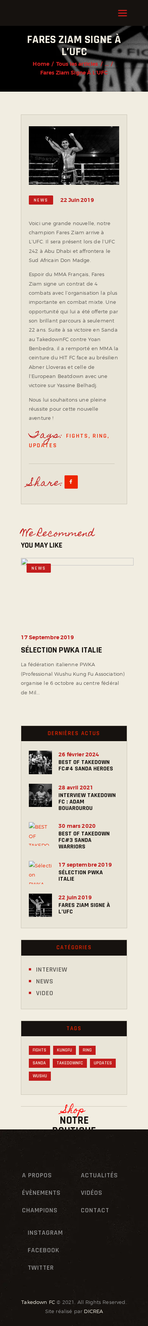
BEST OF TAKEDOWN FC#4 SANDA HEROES (85, 765)
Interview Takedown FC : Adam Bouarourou (87, 801)
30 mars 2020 (77, 826)
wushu (40, 1076)
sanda (39, 1063)
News (41, 200)
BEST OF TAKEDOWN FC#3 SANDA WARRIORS (84, 840)
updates (43, 445)
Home (41, 63)
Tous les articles (77, 63)
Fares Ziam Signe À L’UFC (84, 908)
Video (45, 993)
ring (100, 436)
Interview (52, 969)
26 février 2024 (78, 754)
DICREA (93, 1311)
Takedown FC (38, 1302)
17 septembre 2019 (47, 637)
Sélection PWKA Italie (61, 650)
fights (77, 436)
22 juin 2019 (75, 897)
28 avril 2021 (75, 787)
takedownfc (70, 1063)
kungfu (64, 1050)
